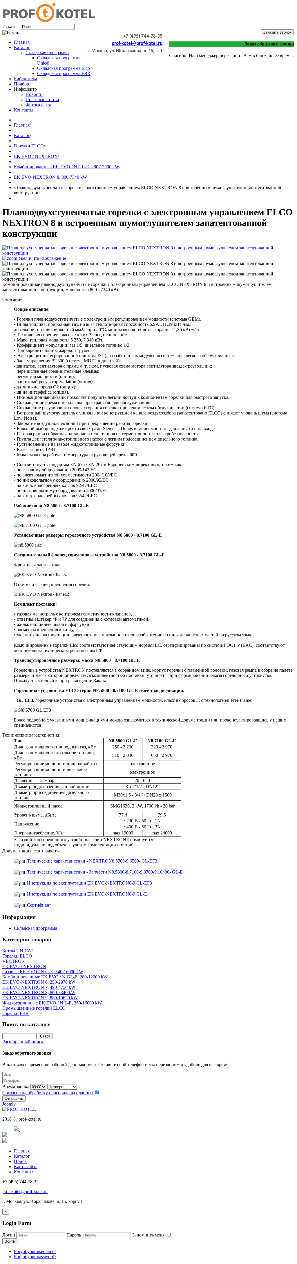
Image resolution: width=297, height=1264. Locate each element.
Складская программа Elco (63, 68)
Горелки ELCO (29, 145)
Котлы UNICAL (18, 950)
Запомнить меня (149, 1234)
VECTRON (13, 961)
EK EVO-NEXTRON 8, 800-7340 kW (50, 177)
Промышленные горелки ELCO (34, 1008)
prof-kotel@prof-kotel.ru (137, 43)
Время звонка (15, 1086)
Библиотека (25, 78)
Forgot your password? (35, 1256)
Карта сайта (25, 1166)
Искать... (11, 26)
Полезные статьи (42, 99)
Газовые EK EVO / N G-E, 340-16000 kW (42, 971)
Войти (10, 1241)
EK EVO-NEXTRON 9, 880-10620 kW (40, 997)
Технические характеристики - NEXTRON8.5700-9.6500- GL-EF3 (92, 861)
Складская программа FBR (63, 73)
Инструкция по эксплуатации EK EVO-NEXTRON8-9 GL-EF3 (89, 883)
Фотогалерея (38, 104)
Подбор (21, 83)
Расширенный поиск (23, 1041)
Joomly (9, 1104)
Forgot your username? (35, 1251)
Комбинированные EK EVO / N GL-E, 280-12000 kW (66, 166)
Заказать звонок (277, 32)
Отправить (14, 1098)
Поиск (20, 1161)
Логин (8, 1234)
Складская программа (47, 52)
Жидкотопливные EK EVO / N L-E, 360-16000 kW (52, 1002)
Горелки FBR (15, 1013)
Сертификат (39, 905)
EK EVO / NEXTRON (36, 156)
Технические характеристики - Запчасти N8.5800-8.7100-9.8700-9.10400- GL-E (105, 872)
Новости (34, 94)
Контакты (23, 109)
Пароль (73, 1234)
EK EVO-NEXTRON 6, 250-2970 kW (38, 982)
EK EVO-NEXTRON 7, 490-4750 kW (38, 987)
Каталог (22, 47)
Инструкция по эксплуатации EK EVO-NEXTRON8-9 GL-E (87, 894)
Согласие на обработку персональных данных (48, 1092)
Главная (22, 42)
